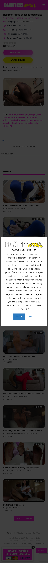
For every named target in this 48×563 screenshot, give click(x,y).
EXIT (30, 316)
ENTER (19, 316)
